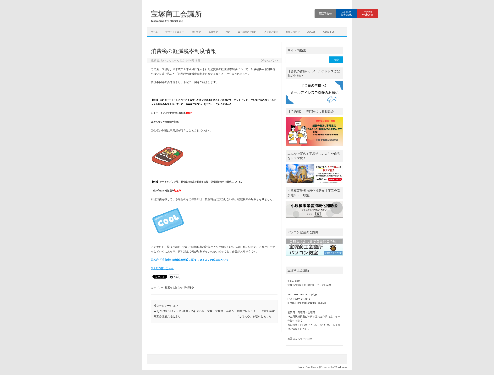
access (311, 32)
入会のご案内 (271, 32)
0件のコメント (269, 60)
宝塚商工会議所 (176, 14)
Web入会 (367, 13)
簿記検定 (196, 32)
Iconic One (304, 367)
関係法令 (189, 287)
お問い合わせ (293, 32)
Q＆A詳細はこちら (162, 268)
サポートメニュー (174, 32)
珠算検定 (213, 32)
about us (328, 32)
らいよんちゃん (169, 60)
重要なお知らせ (174, 287)
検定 (228, 32)
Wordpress (340, 367)
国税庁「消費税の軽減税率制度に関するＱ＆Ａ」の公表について (190, 259)
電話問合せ (325, 13)
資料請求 (346, 13)
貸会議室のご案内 (247, 32)
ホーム (154, 32)
